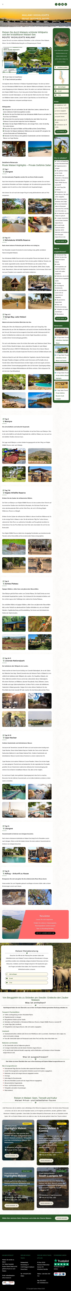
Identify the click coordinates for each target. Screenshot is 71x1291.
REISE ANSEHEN (10, 1155)
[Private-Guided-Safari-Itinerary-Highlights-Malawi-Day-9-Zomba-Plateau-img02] (14, 642)
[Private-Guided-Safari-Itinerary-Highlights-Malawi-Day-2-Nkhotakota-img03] (14, 301)
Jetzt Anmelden (44, 933)
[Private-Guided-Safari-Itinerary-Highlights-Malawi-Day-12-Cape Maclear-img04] (39, 810)
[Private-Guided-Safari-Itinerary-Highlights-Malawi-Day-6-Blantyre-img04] (14, 456)
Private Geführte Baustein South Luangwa (60, 395)
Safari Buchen (62, 1218)
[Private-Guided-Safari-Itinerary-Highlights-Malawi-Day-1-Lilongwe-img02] (14, 206)
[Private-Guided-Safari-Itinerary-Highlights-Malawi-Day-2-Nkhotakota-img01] (14, 283)
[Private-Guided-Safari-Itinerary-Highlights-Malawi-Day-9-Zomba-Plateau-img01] (39, 624)
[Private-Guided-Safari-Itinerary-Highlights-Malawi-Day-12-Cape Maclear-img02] (14, 810)
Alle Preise (60, 131)
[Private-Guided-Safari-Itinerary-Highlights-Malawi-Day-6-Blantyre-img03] (39, 474)
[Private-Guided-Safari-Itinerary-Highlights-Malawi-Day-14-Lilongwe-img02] (14, 855)
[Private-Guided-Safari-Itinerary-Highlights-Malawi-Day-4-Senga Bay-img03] (14, 400)
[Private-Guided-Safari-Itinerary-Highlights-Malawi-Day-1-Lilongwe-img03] (39, 206)
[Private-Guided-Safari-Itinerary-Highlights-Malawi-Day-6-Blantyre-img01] (39, 456)
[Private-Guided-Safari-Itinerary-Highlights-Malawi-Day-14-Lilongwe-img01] (39, 855)
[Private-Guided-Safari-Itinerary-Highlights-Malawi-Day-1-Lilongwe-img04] (14, 224)
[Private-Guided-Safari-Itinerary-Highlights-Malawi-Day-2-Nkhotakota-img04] (39, 301)
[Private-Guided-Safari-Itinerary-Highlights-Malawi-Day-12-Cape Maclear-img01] (14, 791)
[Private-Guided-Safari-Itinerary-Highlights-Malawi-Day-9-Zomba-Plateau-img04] (14, 624)
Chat (59, 95)
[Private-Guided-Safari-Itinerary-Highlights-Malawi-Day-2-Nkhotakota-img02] (39, 283)
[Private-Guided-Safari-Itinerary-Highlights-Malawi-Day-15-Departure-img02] (39, 897)
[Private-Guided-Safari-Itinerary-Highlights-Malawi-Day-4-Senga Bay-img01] (14, 382)
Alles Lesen (60, 241)
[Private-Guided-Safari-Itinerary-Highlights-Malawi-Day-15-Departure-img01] (14, 897)
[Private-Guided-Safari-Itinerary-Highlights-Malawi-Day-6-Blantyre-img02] (14, 474)
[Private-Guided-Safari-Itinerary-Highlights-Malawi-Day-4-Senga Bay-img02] (39, 400)
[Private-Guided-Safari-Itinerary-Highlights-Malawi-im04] (39, 149)
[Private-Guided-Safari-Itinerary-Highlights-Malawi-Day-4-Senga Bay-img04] (39, 382)
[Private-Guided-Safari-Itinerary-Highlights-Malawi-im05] (14, 149)
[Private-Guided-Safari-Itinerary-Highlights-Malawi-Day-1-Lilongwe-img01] (39, 224)
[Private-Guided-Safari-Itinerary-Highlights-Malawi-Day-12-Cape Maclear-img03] (39, 791)
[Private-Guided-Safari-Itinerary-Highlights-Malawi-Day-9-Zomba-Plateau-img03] (39, 642)
